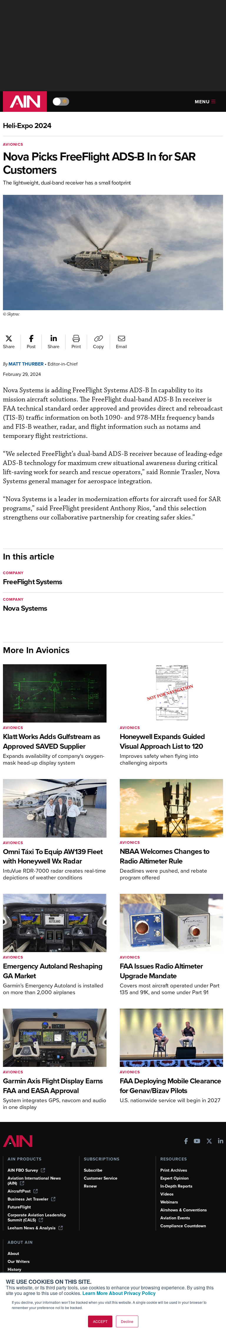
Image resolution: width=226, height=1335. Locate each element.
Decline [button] (127, 1321)
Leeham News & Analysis (32, 1228)
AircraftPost (19, 1191)
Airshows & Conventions (183, 1210)
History (14, 1269)
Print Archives (173, 1170)
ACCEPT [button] (100, 1321)
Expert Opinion (174, 1178)
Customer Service (100, 1178)
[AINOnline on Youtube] (197, 1141)
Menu (202, 101)
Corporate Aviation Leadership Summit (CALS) (37, 1218)
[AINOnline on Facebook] (186, 1141)
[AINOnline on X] (209, 1141)
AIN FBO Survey (23, 1170)
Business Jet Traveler (28, 1199)
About (13, 1253)
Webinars (169, 1202)
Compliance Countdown (183, 1225)
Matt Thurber (26, 364)
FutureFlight (19, 1207)
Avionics (13, 144)
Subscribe (93, 1170)
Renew (90, 1186)
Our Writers (19, 1261)
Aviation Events (175, 1218)
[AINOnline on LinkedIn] (220, 1141)
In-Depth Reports (176, 1186)
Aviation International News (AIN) (34, 1181)
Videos (167, 1194)
